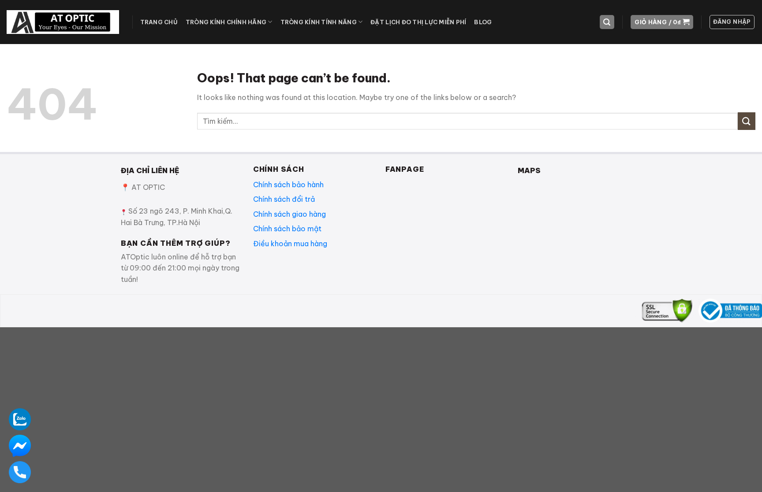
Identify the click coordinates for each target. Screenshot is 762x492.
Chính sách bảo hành (288, 184)
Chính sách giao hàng (289, 214)
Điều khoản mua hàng (290, 243)
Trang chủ (159, 22)
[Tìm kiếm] (607, 22)
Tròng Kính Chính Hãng (226, 22)
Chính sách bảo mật (287, 228)
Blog (483, 22)
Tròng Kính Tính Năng (318, 22)
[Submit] (746, 120)
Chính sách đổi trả (284, 199)
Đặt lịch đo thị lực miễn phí (418, 22)
